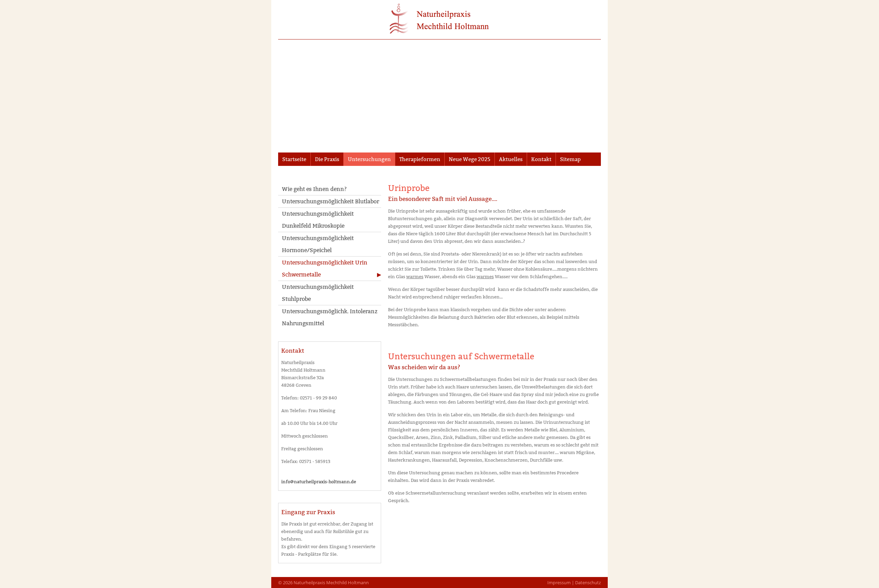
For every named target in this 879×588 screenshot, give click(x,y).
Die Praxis (327, 159)
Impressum (559, 582)
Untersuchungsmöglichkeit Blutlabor (330, 201)
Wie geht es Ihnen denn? (314, 189)
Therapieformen (419, 159)
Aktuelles (511, 159)
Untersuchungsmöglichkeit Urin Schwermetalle (324, 268)
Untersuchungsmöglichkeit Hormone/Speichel (318, 244)
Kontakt (541, 159)
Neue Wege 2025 (469, 159)
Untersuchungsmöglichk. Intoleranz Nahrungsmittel (329, 317)
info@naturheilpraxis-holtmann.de (318, 481)
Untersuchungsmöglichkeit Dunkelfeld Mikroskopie (318, 220)
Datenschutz (588, 582)
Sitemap (570, 159)
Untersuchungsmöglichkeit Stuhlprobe (318, 293)
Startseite (294, 159)
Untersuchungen (369, 159)
